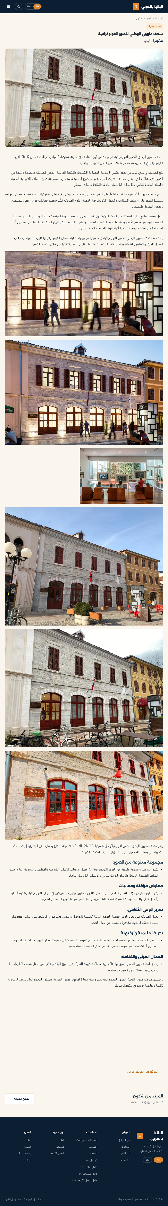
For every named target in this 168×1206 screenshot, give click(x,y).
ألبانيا (148, 18)
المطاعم (125, 1153)
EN (29, 6)
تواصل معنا (91, 1160)
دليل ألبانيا (88, 1167)
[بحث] (18, 6)
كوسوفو (60, 1146)
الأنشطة (125, 1160)
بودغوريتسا (25, 1153)
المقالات (125, 1146)
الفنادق (93, 1146)
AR (37, 6)
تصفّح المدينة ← (19, 1098)
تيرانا (29, 1139)
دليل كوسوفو (87, 1173)
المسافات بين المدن (86, 1139)
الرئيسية (159, 18)
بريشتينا (27, 1160)
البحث (93, 1153)
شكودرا (139, 18)
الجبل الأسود (57, 1153)
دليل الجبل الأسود (84, 1180)
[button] (84, 293)
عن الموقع (124, 1139)
